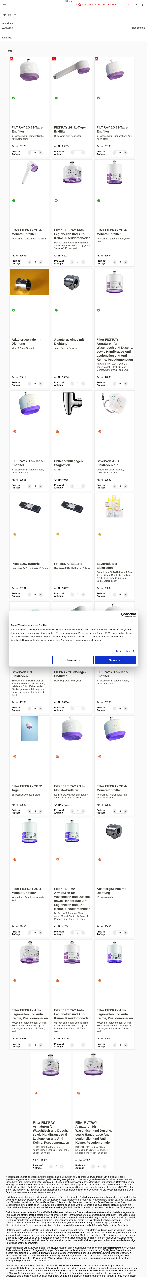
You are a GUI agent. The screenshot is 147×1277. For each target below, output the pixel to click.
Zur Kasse (7, 28)
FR (9, 15)
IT (15, 15)
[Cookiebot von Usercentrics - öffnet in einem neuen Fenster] (123, 615)
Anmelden (7, 23)
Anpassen (71, 660)
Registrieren (138, 28)
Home (9, 51)
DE (4, 15)
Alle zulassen (115, 660)
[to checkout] (142, 4)
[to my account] (137, 4)
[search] (79, 4)
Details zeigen (123, 651)
